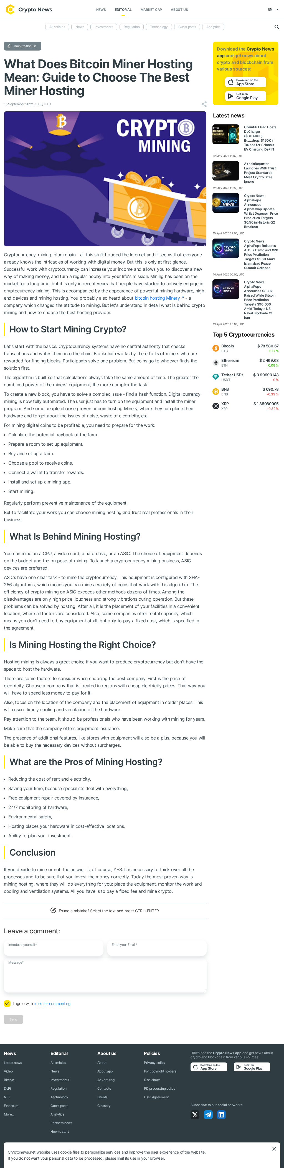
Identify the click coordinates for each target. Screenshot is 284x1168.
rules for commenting (52, 1003)
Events (102, 1097)
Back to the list (25, 46)
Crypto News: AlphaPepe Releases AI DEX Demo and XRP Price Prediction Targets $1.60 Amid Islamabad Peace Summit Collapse (261, 254)
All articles (57, 27)
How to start (59, 1131)
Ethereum (11, 1106)
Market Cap (151, 9)
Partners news (61, 1123)
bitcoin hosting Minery (157, 298)
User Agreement (156, 1097)
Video (8, 1071)
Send (13, 1019)
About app (105, 1071)
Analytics (213, 27)
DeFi (7, 1088)
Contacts (104, 1088)
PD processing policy (159, 1088)
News (101, 9)
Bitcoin (9, 1080)
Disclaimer (152, 1080)
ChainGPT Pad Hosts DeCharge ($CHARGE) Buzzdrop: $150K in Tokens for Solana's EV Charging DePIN (260, 138)
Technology (159, 27)
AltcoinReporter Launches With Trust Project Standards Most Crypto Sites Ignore (260, 173)
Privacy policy (154, 1063)
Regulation (132, 27)
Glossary (104, 1106)
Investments (104, 27)
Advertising (106, 1080)
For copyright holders (160, 1071)
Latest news (13, 1063)
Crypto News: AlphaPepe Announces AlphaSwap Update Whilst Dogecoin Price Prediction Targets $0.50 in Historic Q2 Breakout (261, 211)
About (101, 1063)
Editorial (123, 9)
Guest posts (187, 27)
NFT (7, 1097)
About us (179, 9)
